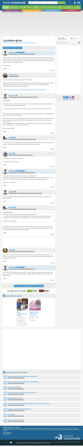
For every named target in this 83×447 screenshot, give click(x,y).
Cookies (77, 442)
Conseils (29, 7)
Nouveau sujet (9, 47)
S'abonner (75, 38)
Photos (22, 7)
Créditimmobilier (36, 7)
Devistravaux (60, 7)
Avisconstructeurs (68, 7)
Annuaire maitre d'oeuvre (32, 10)
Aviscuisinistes (77, 7)
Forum (5, 7)
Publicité (66, 442)
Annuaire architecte (51, 10)
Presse (55, 442)
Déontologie (60, 442)
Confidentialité (72, 442)
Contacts (18, 442)
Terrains (42, 7)
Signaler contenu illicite (26, 442)
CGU (52, 442)
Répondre (19, 47)
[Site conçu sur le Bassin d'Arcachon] (7, 442)
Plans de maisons (51, 7)
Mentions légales (36, 442)
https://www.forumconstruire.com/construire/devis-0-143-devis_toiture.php (27, 89)
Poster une (37, 286)
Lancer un (22, 286)
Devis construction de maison (22, 313)
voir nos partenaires (6, 433)
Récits (14, 7)
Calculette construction (45, 442)
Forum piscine (71, 10)
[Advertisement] (41, 24)
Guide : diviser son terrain (34, 313)
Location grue (12, 40)
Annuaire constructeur (12, 10)
